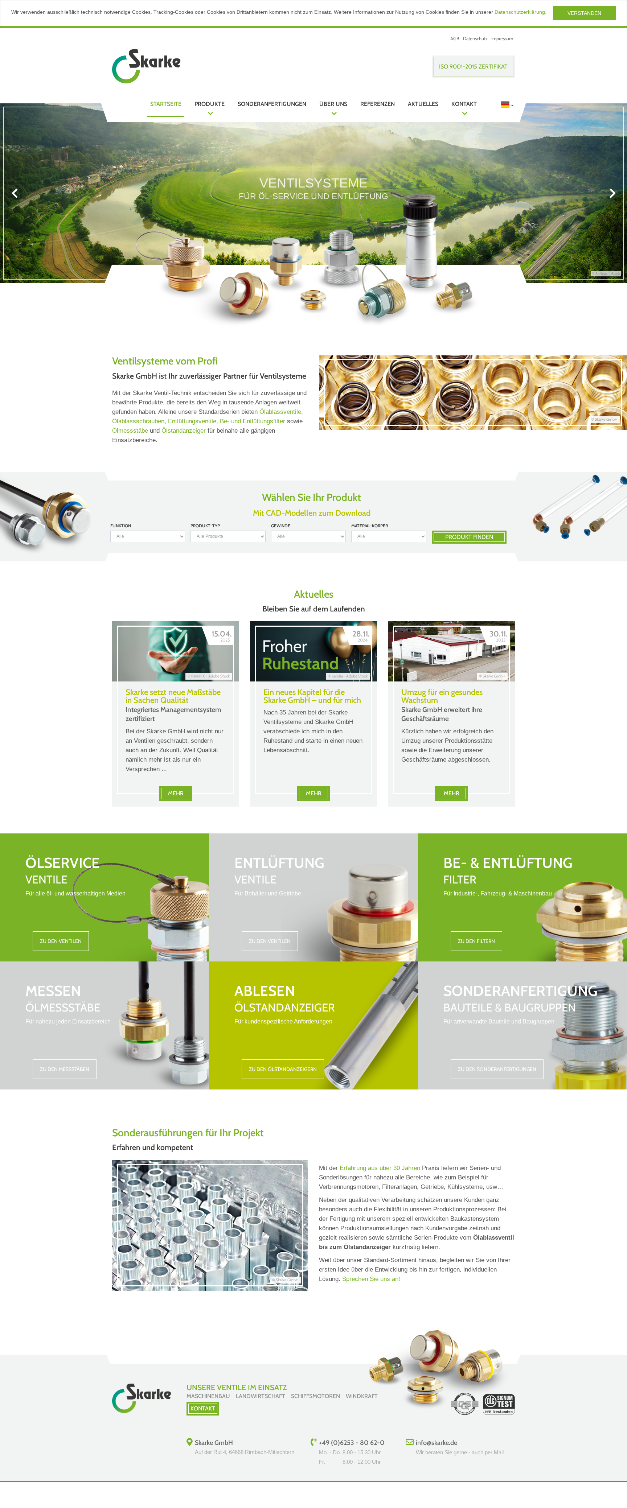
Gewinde (280, 525)
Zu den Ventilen (61, 941)
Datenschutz (475, 38)
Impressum (502, 38)
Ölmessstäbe (130, 430)
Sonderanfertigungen (272, 103)
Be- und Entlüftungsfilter (252, 421)
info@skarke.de (436, 1443)
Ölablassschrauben (138, 421)
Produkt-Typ (205, 525)
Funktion (120, 525)
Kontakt (464, 103)
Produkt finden (469, 536)
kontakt (202, 1408)
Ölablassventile (280, 411)
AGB (454, 38)
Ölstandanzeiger (183, 430)
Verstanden (584, 13)
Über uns (333, 103)
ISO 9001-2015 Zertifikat (473, 66)
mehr (176, 793)
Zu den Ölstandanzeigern (283, 1069)
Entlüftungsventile (192, 421)
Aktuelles (423, 103)
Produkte (209, 103)
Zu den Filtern (476, 941)
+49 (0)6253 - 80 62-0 (352, 1443)
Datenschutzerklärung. (520, 12)
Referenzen (377, 103)
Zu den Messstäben (64, 1069)
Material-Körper (369, 525)
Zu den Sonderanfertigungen (497, 1069)
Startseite (165, 103)
